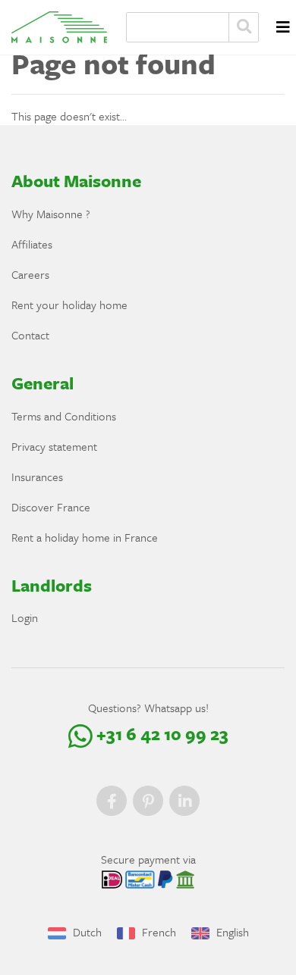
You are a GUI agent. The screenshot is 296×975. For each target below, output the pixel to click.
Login (24, 617)
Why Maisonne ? (50, 213)
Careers (30, 274)
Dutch (86, 931)
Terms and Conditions (63, 416)
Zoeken (243, 27)
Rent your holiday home (69, 304)
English (231, 931)
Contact (30, 335)
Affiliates (31, 244)
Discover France (50, 506)
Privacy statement (54, 446)
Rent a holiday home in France (84, 537)
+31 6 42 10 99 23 (160, 733)
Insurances (37, 476)
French (157, 931)
